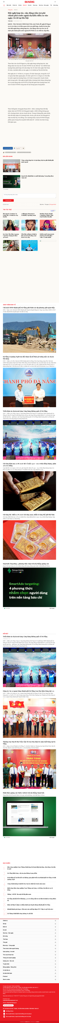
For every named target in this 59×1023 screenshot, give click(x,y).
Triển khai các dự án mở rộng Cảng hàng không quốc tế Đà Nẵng (25, 411)
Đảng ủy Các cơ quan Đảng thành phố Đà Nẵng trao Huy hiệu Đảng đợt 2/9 (28, 691)
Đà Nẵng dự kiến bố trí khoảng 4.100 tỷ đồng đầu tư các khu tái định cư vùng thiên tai (31, 899)
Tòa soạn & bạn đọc (8, 954)
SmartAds (7, 608)
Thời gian (47, 204)
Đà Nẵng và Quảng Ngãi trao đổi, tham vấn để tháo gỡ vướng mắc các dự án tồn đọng (28, 358)
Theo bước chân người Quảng (11, 948)
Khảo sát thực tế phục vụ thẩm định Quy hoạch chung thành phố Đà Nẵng (28, 905)
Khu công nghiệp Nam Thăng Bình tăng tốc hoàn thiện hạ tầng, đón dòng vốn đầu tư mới (31, 868)
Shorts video (6, 979)
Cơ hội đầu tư (6, 970)
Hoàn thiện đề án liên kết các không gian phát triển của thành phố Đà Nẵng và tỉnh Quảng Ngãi (31, 878)
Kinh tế (24, 5)
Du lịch (29, 5)
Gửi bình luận (8, 200)
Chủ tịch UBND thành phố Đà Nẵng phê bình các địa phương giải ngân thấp (29, 308)
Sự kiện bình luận (7, 973)
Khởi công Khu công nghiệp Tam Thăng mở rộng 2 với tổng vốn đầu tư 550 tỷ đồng (30, 889)
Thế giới (5, 942)
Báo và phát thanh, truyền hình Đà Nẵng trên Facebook (19, 1013)
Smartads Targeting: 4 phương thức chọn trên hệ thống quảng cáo (26, 564)
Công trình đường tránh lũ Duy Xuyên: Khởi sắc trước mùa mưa (26, 884)
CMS (27, 1021)
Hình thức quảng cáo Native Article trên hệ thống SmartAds (23, 793)
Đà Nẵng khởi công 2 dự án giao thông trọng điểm (22, 873)
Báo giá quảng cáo (8, 1005)
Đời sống (55, 5)
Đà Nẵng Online (9, 1011)
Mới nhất (9, 5)
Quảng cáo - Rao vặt (8, 961)
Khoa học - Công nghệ (9, 945)
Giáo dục (35, 5)
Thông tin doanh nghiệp (9, 957)
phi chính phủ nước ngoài (11, 152)
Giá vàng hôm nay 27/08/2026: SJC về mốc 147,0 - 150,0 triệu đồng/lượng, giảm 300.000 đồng (29, 465)
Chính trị (15, 5)
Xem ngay (52, 608)
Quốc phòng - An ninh (8, 951)
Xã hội (20, 5)
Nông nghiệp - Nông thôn (9, 967)
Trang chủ (10, 9)
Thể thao (5, 939)
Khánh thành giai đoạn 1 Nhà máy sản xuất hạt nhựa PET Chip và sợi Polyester (30, 909)
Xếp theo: (42, 204)
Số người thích (53, 204)
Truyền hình (6, 964)
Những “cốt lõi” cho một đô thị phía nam (19, 894)
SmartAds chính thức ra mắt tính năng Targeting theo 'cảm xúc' (37, 177)
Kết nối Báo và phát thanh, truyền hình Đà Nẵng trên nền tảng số (21, 1008)
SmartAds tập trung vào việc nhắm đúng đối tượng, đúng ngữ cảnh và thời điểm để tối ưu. (26, 566)
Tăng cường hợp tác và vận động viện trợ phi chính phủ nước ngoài (37, 161)
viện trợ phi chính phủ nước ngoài (24, 152)
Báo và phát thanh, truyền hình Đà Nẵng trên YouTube (18, 1016)
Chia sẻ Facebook (8, 148)
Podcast (5, 976)
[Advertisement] (29, 97)
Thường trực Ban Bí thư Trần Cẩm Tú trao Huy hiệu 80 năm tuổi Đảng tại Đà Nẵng (29, 743)
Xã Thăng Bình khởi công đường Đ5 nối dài (20, 913)
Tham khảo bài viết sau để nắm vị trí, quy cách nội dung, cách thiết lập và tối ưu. (24, 795)
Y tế (51, 5)
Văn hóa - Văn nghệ (44, 5)
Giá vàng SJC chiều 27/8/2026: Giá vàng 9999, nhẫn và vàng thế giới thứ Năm (28, 515)
